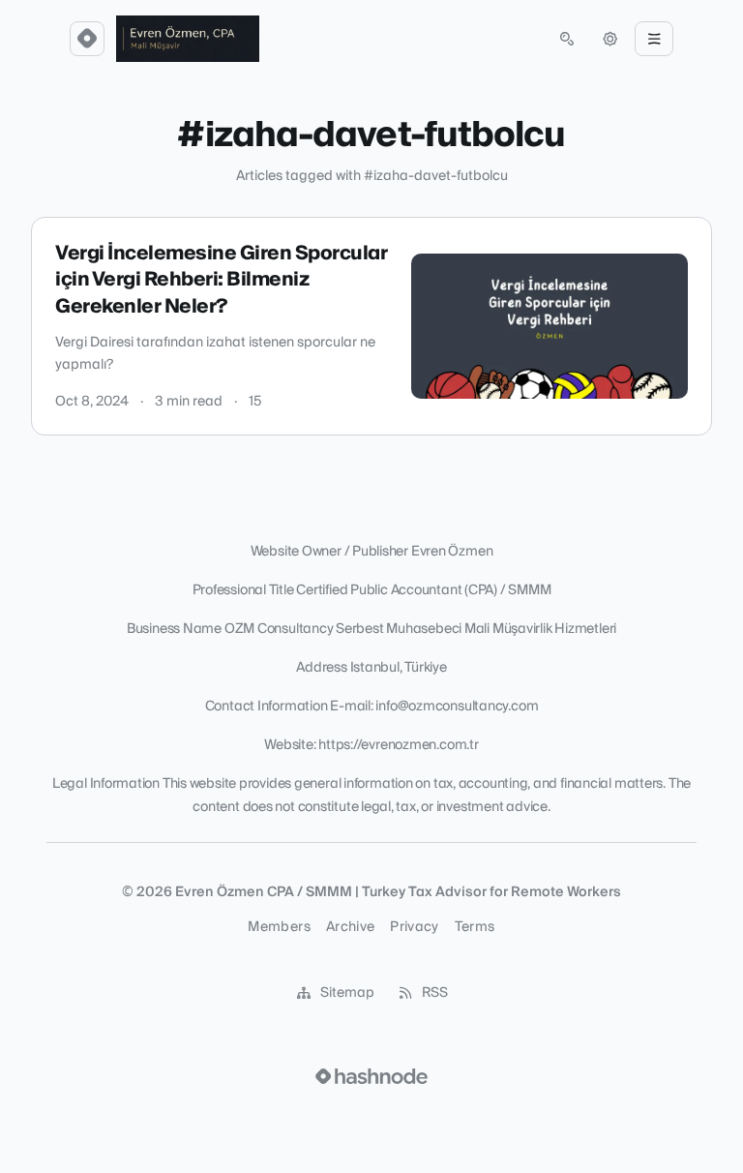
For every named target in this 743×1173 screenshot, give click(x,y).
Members (279, 927)
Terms (475, 927)
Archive (350, 927)
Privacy (414, 927)
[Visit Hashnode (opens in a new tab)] (371, 1076)
